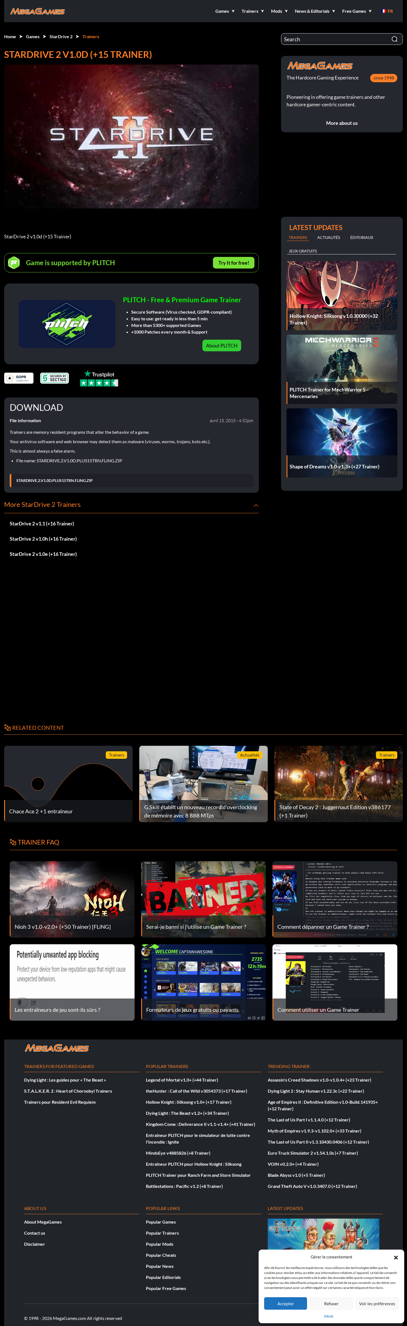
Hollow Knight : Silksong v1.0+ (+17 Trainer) (188, 1102)
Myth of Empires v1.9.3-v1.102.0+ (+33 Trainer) (314, 1130)
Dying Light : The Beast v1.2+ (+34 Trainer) (187, 1113)
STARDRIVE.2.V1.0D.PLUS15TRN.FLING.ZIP (54, 481)
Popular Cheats (161, 1255)
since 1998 (383, 77)
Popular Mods (159, 1244)
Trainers (91, 36)
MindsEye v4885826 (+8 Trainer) (178, 1152)
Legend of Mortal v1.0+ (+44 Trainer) (182, 1079)
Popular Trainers (162, 1232)
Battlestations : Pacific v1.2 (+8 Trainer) (184, 1186)
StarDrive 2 (61, 36)
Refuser (331, 1303)
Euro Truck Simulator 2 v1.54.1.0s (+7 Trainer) (313, 1152)
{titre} (328, 1316)
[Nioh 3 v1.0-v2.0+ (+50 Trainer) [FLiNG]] (72, 898)
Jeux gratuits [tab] (303, 251)
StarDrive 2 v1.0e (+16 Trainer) (43, 554)
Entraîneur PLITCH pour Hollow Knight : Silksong (193, 1164)
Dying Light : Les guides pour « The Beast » (65, 1079)
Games (33, 36)
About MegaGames (43, 1221)
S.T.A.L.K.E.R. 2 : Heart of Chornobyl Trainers (68, 1090)
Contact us (34, 1232)
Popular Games (161, 1221)
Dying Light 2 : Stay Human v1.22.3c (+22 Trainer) (316, 1090)
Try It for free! (233, 263)
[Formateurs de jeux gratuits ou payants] (203, 981)
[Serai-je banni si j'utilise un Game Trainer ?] (203, 898)
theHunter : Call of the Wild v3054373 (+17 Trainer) (196, 1090)
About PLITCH (222, 345)
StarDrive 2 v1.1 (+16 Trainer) (42, 523)
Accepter (285, 1303)
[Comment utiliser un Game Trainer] (334, 981)
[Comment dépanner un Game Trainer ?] (334, 898)
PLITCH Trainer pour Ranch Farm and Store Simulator (198, 1175)
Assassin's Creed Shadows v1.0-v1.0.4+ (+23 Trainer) (319, 1079)
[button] (396, 1257)
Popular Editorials (163, 1277)
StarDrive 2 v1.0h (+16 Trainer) (43, 539)
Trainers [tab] (298, 237)
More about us (342, 123)
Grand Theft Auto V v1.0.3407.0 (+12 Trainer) (312, 1186)
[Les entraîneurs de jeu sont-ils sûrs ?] (72, 981)
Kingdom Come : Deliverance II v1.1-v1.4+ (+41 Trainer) (200, 1124)
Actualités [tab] (328, 237)
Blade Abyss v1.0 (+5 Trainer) (296, 1175)
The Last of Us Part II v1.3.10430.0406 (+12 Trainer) (318, 1141)
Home (10, 36)
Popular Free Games (166, 1288)
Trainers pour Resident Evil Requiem (60, 1102)
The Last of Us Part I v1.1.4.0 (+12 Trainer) (309, 1119)
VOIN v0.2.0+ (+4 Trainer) (293, 1164)
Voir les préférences (377, 1303)
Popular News (160, 1266)
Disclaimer (34, 1244)
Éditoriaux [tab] (361, 237)
